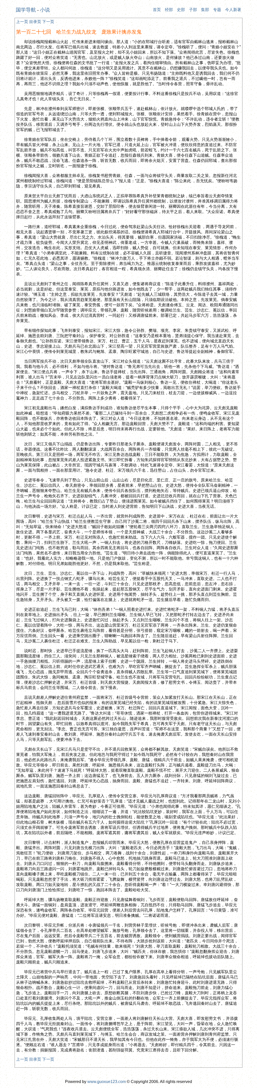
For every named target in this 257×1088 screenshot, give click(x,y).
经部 (169, 10)
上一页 (22, 22)
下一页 (48, 22)
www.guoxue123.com (106, 1081)
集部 (205, 10)
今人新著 (233, 10)
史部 (181, 10)
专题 (217, 10)
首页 (157, 10)
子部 (193, 10)
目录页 (35, 22)
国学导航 (26, 10)
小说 (45, 10)
